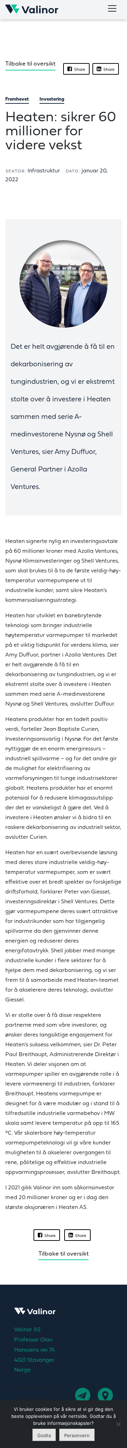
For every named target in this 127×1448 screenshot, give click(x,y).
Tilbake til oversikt (30, 64)
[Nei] (118, 1424)
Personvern (77, 1435)
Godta (44, 1435)
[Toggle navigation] (112, 8)
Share (78, 70)
